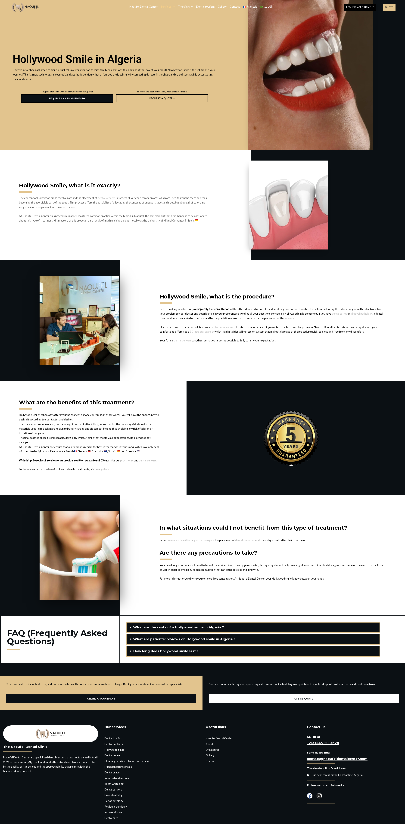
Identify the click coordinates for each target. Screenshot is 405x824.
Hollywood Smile (114, 749)
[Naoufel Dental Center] (25, 7)
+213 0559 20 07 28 (323, 743)
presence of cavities (178, 540)
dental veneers (106, 198)
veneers (289, 318)
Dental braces (112, 772)
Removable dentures (116, 778)
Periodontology (113, 801)
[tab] (253, 627)
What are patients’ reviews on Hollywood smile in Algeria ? (184, 639)
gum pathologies (204, 540)
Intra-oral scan (113, 812)
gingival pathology (361, 313)
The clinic (184, 6)
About (209, 744)
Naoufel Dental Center (143, 6)
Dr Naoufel (212, 749)
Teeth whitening (114, 783)
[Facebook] (309, 796)
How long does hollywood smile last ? (166, 651)
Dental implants (113, 744)
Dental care (111, 818)
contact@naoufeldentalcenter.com (337, 759)
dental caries (339, 313)
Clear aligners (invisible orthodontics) (126, 761)
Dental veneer (112, 755)
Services (166, 6)
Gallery (222, 6)
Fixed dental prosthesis (118, 766)
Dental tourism (205, 6)
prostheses (127, 460)
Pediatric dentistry (115, 806)
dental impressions (222, 327)
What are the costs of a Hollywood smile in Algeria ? (178, 627)
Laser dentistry (113, 795)
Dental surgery (113, 789)
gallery (105, 469)
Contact (235, 6)
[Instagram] (319, 796)
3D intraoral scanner (202, 331)
